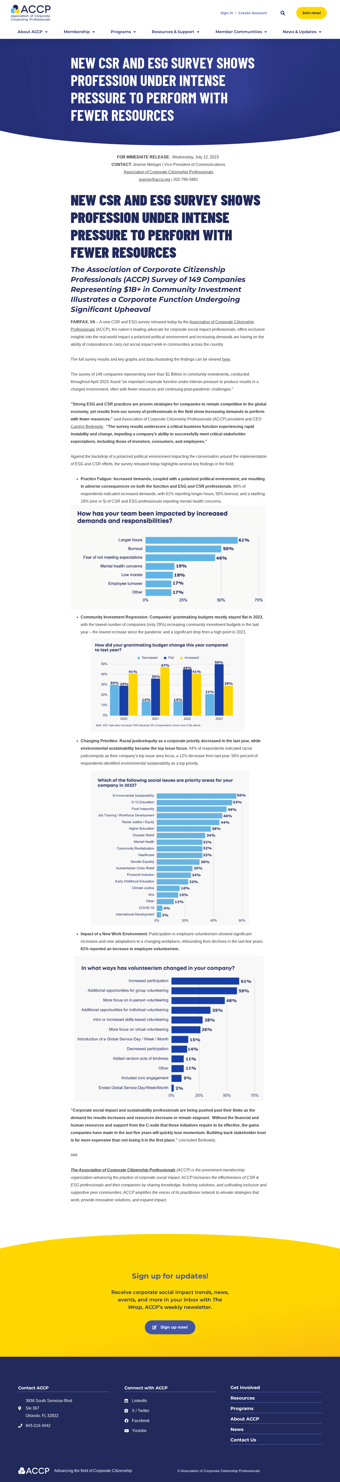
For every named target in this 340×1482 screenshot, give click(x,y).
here (226, 359)
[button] (282, 12)
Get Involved (245, 1387)
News (237, 1429)
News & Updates (299, 31)
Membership (77, 31)
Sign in (227, 13)
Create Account (252, 13)
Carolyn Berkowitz (87, 426)
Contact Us (243, 1440)
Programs (121, 31)
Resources (242, 1398)
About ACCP (30, 31)
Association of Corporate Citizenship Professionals (168, 172)
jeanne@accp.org (154, 179)
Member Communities (239, 31)
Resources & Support (173, 31)
